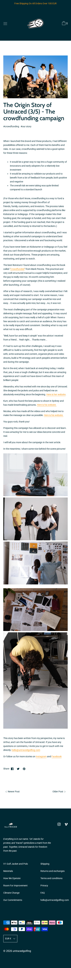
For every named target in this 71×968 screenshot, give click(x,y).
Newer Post (13, 791)
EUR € (8, 938)
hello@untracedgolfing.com (26, 750)
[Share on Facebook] (12, 768)
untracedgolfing (22, 951)
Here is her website (56, 394)
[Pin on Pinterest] (24, 768)
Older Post (58, 791)
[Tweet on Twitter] (18, 768)
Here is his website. (46, 404)
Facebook (57, 756)
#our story (26, 126)
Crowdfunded (17, 269)
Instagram (41, 756)
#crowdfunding (11, 126)
